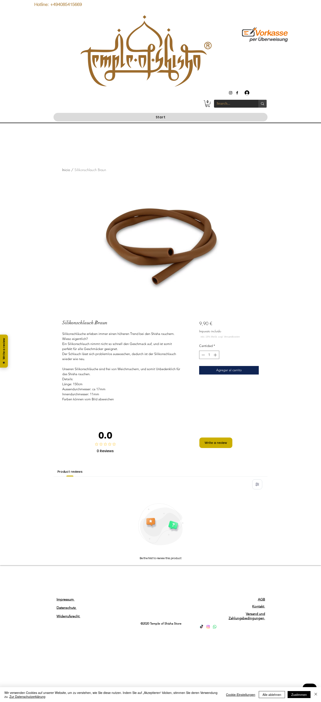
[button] (208, 103)
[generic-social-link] (237, 93)
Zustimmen (299, 694)
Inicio (66, 169)
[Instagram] (208, 627)
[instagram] (230, 93)
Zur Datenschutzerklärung (27, 696)
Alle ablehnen (271, 694)
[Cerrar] (315, 694)
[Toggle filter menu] (257, 484)
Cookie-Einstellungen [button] (240, 694)
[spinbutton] (209, 355)
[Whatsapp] (214, 627)
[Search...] (262, 104)
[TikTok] (201, 627)
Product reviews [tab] (70, 471)
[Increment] (216, 355)
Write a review (216, 443)
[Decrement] (203, 355)
